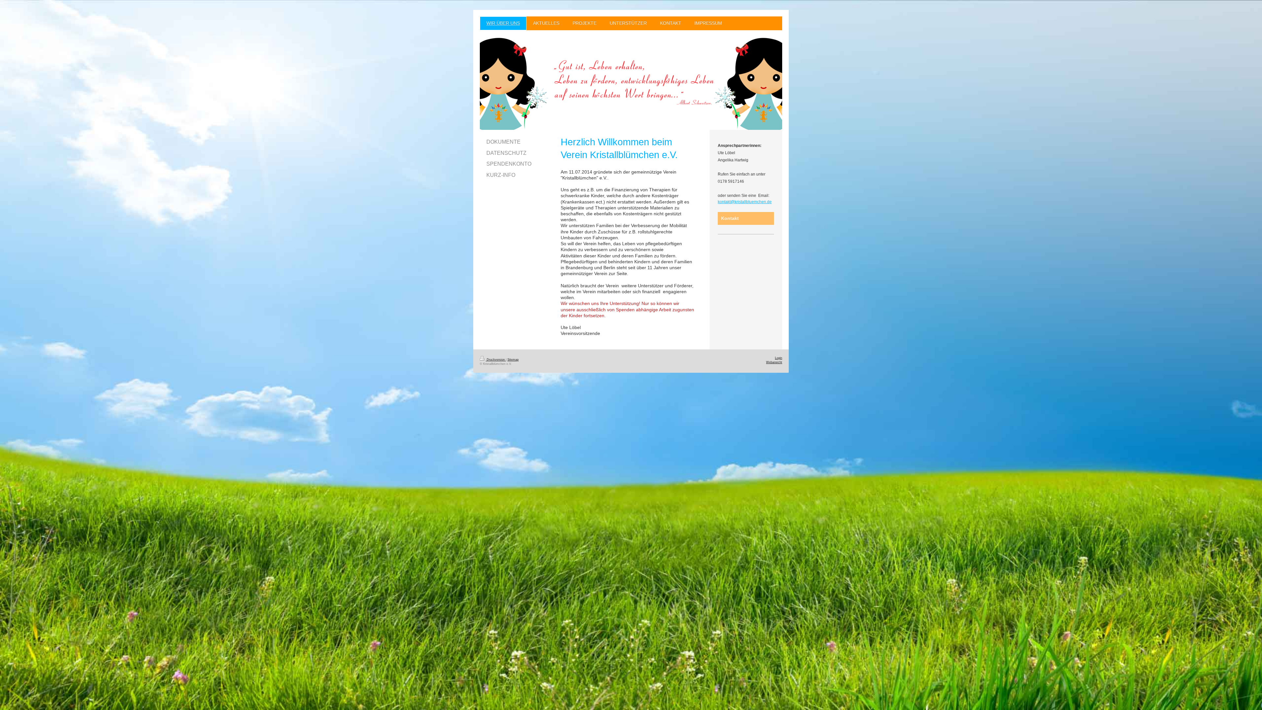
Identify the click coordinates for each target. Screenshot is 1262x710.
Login (778, 358)
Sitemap (513, 359)
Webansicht (774, 362)
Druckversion (496, 359)
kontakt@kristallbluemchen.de (745, 202)
